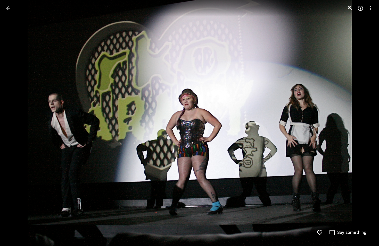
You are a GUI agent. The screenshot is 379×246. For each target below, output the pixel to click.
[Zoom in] (350, 8)
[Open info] (360, 8)
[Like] (320, 233)
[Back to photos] (8, 8)
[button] (14, 123)
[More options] (371, 8)
